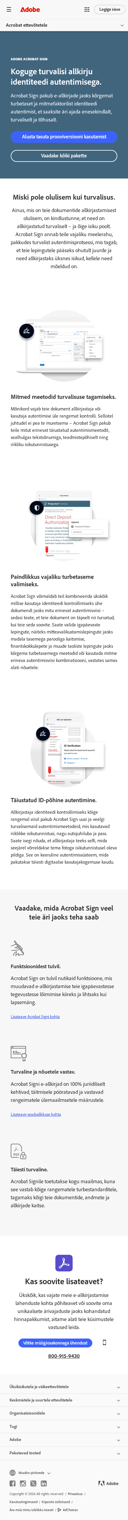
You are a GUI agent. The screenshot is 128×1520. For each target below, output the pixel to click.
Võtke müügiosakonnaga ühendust (55, 1343)
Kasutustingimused (24, 1502)
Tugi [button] (13, 1426)
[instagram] (23, 1483)
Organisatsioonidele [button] (27, 1413)
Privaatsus (75, 1494)
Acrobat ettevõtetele (26, 25)
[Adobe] (30, 9)
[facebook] (12, 1483)
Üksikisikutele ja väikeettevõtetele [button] (39, 1386)
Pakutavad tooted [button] (25, 1453)
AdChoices (70, 1510)
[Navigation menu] (9, 9)
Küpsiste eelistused (56, 1502)
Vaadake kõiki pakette (64, 156)
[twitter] (33, 1483)
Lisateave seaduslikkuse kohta (36, 1114)
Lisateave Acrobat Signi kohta (35, 1016)
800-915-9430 (64, 1356)
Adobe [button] (15, 1439)
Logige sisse (109, 9)
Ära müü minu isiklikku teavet (32, 1510)
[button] (87, 9)
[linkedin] (44, 1483)
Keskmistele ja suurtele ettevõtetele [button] (41, 1400)
